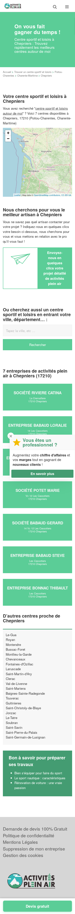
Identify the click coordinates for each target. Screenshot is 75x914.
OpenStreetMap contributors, (47, 195)
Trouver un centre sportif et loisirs (33, 72)
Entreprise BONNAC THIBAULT (37, 588)
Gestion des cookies (23, 855)
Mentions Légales (20, 842)
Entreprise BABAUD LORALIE (37, 425)
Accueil (7, 72)
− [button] (8, 138)
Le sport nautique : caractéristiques (39, 777)
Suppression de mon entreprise (34, 848)
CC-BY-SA (66, 195)
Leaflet (17, 195)
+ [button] (8, 133)
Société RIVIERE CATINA (38, 392)
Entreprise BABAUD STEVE (37, 555)
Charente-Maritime (27, 75)
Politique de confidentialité (28, 835)
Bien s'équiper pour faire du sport (38, 772)
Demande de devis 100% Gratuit (35, 829)
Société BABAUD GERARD (37, 523)
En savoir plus (42, 473)
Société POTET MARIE (38, 490)
